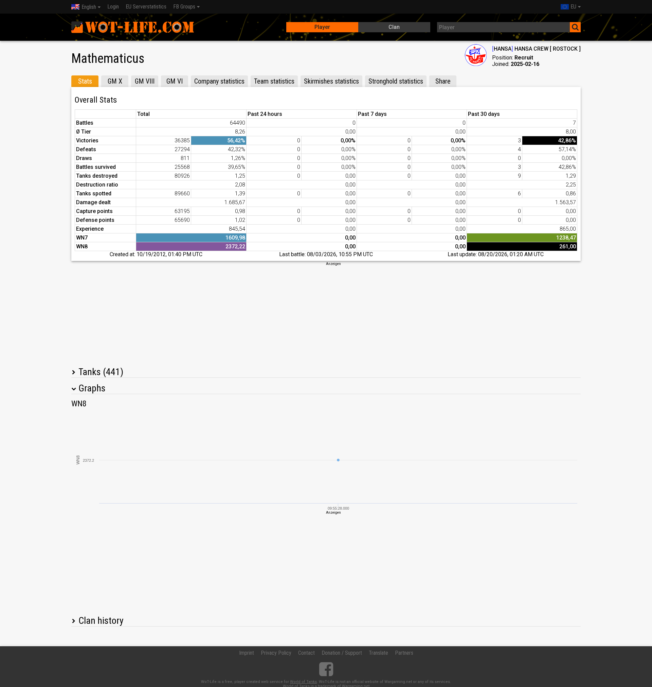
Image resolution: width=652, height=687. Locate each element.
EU (573, 6)
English (89, 7)
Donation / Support (342, 653)
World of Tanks (303, 682)
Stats (85, 81)
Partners (404, 653)
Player (322, 27)
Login (113, 6)
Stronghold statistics (395, 81)
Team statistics (274, 81)
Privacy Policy (276, 653)
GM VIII (145, 81)
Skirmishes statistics (331, 81)
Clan (394, 27)
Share (443, 81)
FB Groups (184, 6)
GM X (115, 81)
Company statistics (219, 81)
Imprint (246, 653)
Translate (378, 653)
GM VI (174, 81)
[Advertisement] (326, 314)
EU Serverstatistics (146, 6)
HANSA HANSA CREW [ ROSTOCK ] (536, 49)
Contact (306, 653)
